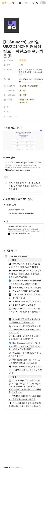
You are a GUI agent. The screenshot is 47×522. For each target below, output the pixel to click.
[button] (5, 2)
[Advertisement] (23, 517)
